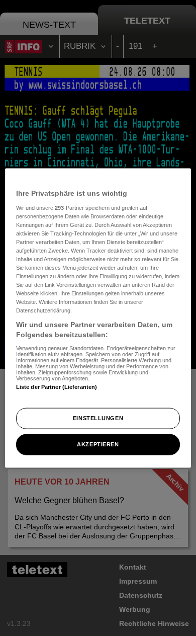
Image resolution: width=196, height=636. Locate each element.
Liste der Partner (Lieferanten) (56, 386)
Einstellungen (98, 418)
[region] (98, 318)
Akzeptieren (98, 444)
